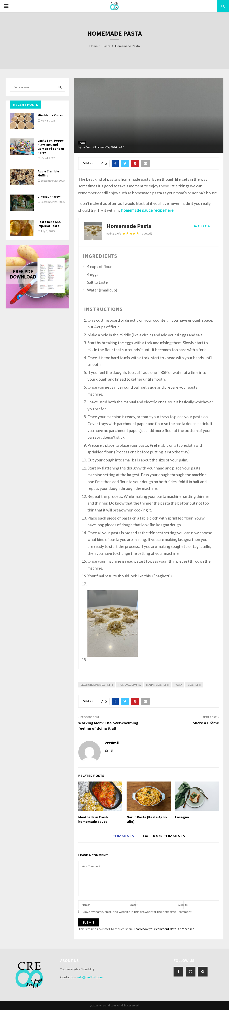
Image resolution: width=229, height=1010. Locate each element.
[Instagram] (190, 971)
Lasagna (182, 817)
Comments (123, 836)
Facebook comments (164, 836)
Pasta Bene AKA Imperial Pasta (49, 224)
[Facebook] (178, 971)
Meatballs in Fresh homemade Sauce (93, 819)
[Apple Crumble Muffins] (22, 177)
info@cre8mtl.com (90, 977)
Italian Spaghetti (157, 684)
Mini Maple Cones (50, 115)
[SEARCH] (60, 87)
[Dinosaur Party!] (22, 203)
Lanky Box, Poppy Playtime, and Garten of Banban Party (51, 146)
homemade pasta (130, 684)
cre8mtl (86, 147)
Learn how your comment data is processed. (164, 929)
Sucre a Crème (206, 722)
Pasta (82, 142)
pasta (178, 684)
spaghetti (194, 684)
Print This (203, 226)
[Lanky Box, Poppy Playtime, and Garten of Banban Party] (22, 146)
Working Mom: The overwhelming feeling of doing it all (108, 725)
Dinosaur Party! (49, 197)
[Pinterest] (203, 971)
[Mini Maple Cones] (22, 121)
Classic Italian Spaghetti (97, 684)
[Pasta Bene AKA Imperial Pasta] (22, 228)
